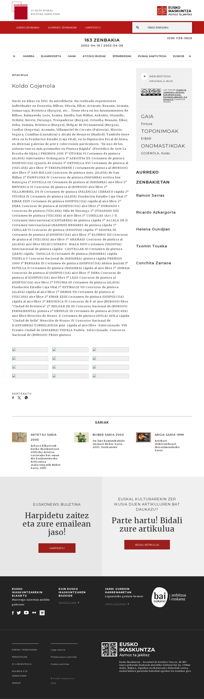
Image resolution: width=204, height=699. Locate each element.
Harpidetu (93, 27)
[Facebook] (13, 612)
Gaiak (72, 56)
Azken (27, 27)
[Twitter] (19, 612)
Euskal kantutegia (152, 56)
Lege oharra (58, 649)
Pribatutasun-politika (64, 657)
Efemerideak (122, 56)
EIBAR (146, 138)
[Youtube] (26, 612)
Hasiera (28, 56)
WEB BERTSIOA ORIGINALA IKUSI (161, 79)
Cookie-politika (60, 664)
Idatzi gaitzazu (115, 604)
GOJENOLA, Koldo (155, 153)
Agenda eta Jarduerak (19, 673)
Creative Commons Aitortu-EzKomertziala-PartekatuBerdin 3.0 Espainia (175, 94)
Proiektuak (19, 657)
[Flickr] (34, 612)
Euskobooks (182, 56)
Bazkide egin (67, 602)
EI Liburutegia (21, 664)
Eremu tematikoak (24, 649)
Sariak (16, 683)
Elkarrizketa (51, 56)
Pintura (147, 124)
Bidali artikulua (147, 544)
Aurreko (62, 27)
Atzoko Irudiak (94, 56)
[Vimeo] (42, 612)
